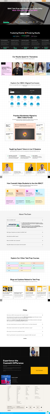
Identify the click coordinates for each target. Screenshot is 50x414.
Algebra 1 (8, 395)
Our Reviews (27, 390)
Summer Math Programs (19, 403)
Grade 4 (8, 391)
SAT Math (18, 391)
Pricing (26, 392)
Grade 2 (8, 389)
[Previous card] (1, 177)
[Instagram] (30, 407)
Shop (35, 392)
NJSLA (17, 397)
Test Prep (18, 390)
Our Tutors (27, 389)
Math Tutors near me (19, 401)
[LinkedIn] (41, 407)
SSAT (17, 392)
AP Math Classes (18, 402)
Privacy (41, 410)
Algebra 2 (8, 396)
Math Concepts (36, 390)
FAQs (26, 391)
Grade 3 (8, 390)
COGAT (17, 396)
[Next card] (49, 177)
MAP (17, 395)
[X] (38, 407)
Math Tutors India (18, 389)
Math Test (36, 389)
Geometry (9, 397)
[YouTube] (27, 407)
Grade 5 (8, 392)
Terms (39, 410)
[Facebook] (34, 407)
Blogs (35, 391)
